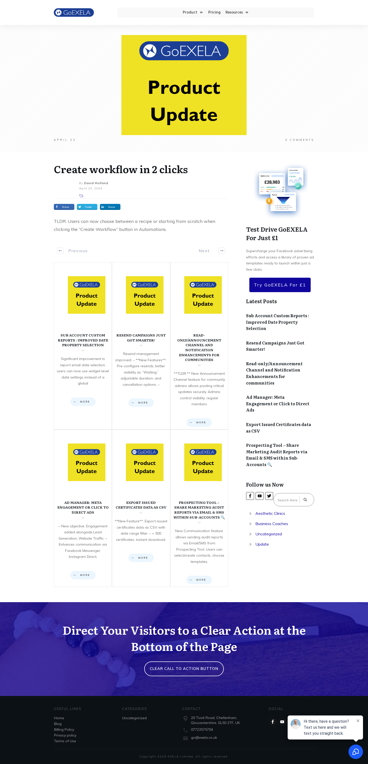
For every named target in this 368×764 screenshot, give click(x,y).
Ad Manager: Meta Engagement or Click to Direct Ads (83, 508)
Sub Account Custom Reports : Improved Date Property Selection (83, 345)
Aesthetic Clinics (270, 513)
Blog (58, 723)
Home (59, 718)
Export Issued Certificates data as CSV (141, 508)
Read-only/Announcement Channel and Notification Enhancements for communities (199, 345)
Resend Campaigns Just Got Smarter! (141, 345)
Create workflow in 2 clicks (121, 168)
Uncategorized (268, 533)
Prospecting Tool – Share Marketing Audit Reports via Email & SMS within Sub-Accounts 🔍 (199, 508)
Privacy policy (65, 735)
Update (262, 544)
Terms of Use (65, 741)
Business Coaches (271, 523)
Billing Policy (64, 729)
